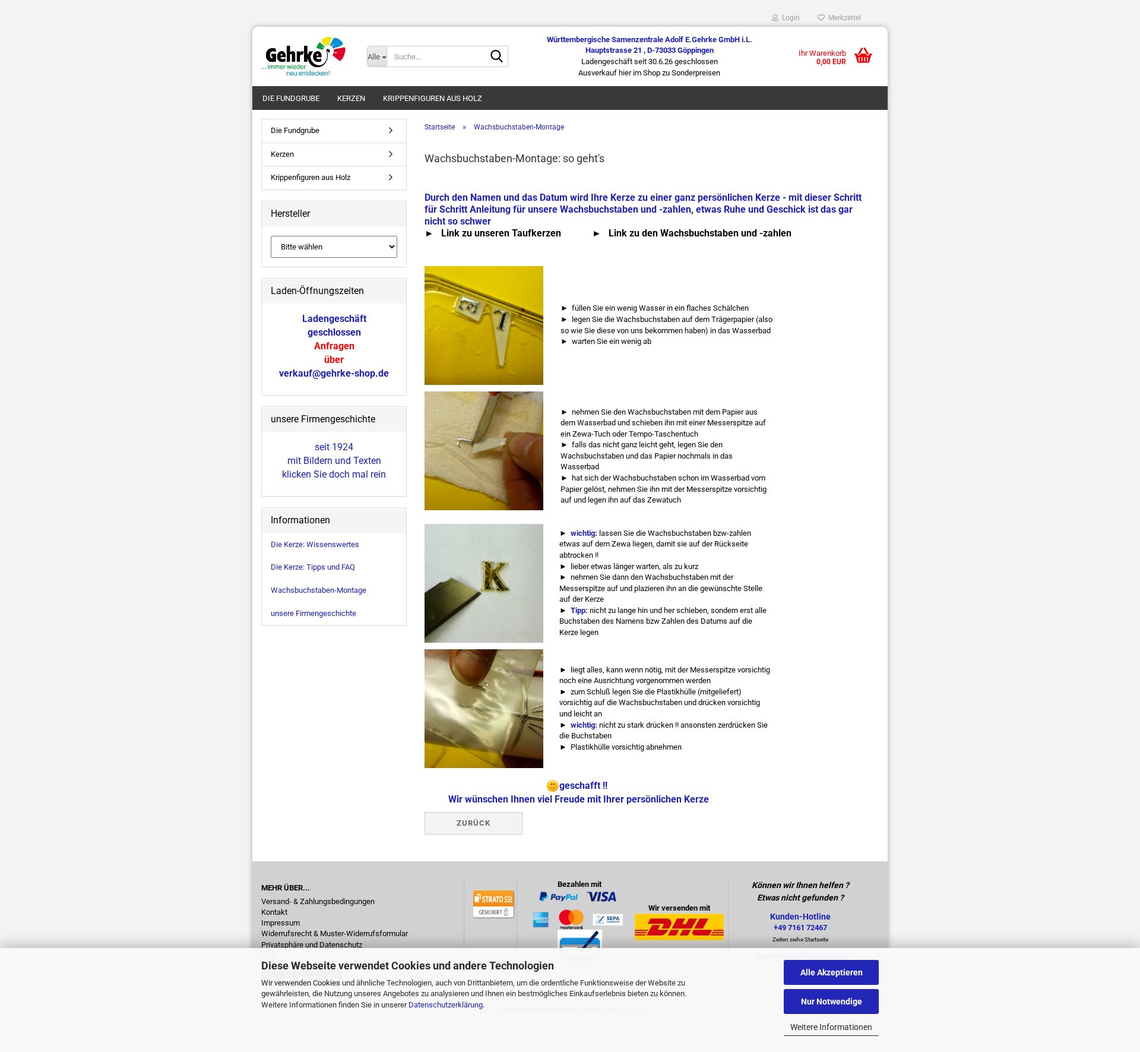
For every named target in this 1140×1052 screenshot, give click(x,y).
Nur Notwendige (831, 1001)
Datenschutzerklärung (445, 1004)
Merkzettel (843, 18)
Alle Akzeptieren (831, 972)
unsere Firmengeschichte (313, 613)
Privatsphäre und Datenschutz (311, 945)
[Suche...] (497, 57)
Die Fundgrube (290, 98)
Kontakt (274, 912)
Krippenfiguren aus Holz (432, 98)
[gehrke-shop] (305, 56)
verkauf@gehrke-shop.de (334, 373)
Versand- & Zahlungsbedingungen (318, 902)
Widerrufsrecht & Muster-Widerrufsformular (334, 934)
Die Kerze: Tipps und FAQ (313, 567)
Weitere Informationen (831, 1027)
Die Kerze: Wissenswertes (315, 544)
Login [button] (789, 18)
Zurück (473, 823)
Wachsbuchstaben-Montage (318, 590)
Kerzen (351, 98)
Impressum (280, 923)
